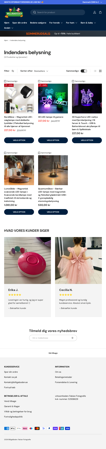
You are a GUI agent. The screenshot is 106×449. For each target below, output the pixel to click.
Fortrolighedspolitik (13, 416)
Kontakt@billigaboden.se (16, 382)
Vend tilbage (10, 401)
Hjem (6, 22)
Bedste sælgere (38, 22)
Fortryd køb (9, 387)
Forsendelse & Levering (66, 382)
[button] (100, 12)
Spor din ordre (19, 22)
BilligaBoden (12, 440)
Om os (58, 372)
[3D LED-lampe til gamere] (53, 99)
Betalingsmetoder (63, 377)
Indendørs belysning (17, 40)
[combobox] (57, 12)
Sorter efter (26, 71)
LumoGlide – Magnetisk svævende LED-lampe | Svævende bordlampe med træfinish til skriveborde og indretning (18, 194)
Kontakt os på (10, 377)
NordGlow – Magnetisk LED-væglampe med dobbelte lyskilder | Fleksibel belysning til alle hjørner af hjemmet (19, 122)
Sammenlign (72, 71)
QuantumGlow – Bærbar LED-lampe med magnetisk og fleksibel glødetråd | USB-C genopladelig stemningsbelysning (52, 194)
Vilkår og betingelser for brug (18, 411)
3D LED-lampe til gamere (50, 117)
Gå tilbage (53, 353)
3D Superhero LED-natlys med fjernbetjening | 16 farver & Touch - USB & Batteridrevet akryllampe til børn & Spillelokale (86, 123)
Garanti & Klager (12, 406)
